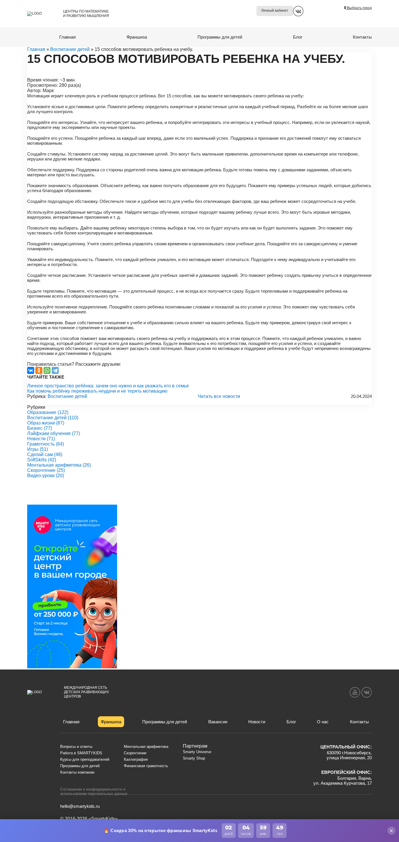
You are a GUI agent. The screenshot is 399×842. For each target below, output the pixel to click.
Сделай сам (44, 454)
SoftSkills (41, 459)
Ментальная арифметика (59, 465)
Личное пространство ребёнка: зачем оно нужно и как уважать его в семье (108, 385)
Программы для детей (219, 36)
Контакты (362, 36)
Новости (41, 438)
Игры (37, 449)
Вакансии (217, 721)
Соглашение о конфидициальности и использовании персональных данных (94, 791)
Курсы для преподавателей (84, 759)
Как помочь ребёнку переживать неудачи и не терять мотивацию (97, 391)
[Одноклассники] (38, 370)
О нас (323, 721)
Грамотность (45, 443)
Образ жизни (45, 422)
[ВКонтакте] (30, 370)
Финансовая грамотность (146, 766)
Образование (47, 412)
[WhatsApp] (47, 370)
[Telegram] (55, 370)
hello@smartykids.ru (80, 806)
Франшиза (136, 36)
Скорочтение (46, 470)
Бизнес (39, 428)
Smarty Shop (194, 758)
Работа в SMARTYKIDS (81, 753)
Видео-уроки (45, 475)
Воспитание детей (70, 49)
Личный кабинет (274, 10)
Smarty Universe (197, 752)
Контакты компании (77, 772)
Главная (67, 36)
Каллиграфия (136, 759)
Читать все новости (219, 396)
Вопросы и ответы (76, 746)
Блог (297, 36)
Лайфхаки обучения (53, 433)
